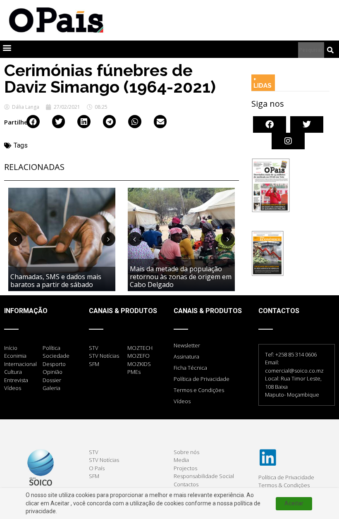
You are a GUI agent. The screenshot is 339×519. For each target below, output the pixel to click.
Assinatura (186, 356)
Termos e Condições (199, 390)
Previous (15, 239)
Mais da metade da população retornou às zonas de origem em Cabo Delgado (181, 276)
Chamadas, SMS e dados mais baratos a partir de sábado (55, 280)
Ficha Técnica (190, 367)
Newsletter (187, 345)
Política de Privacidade (201, 379)
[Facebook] (269, 124)
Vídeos (182, 401)
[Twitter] (306, 124)
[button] (7, 47)
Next (108, 239)
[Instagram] (288, 141)
